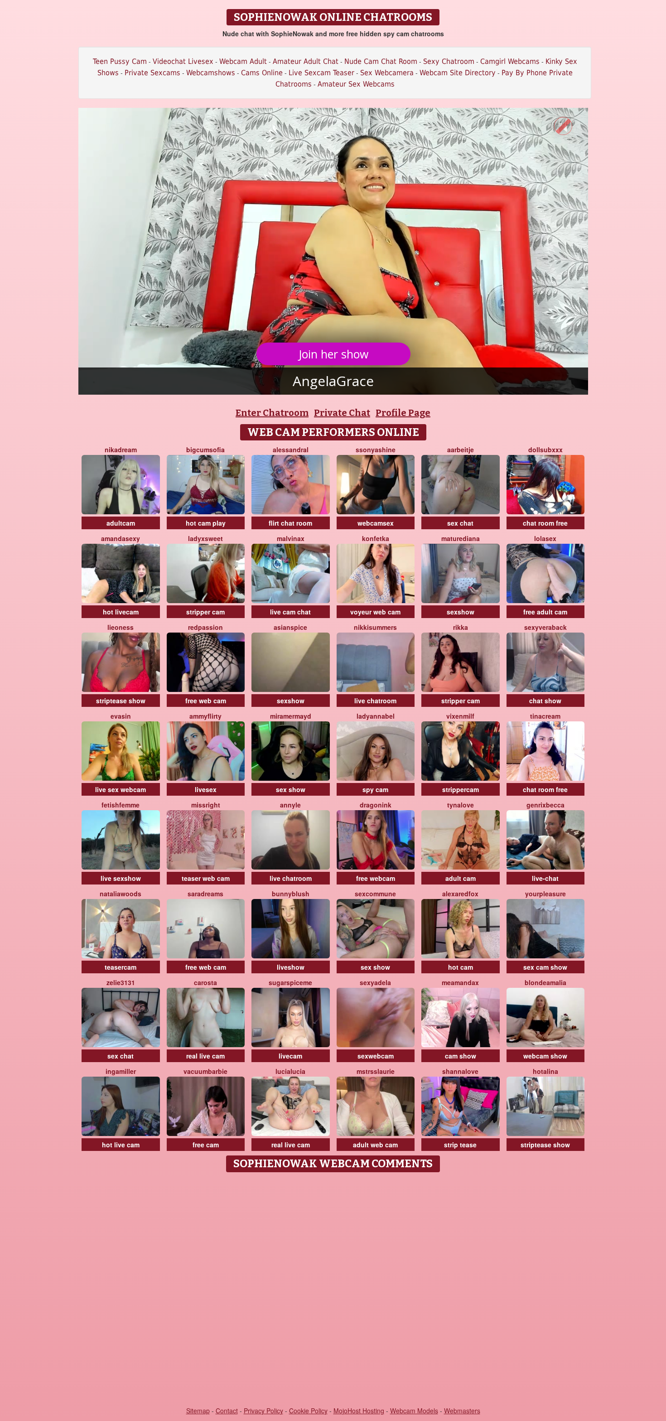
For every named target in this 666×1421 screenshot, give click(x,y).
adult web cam (375, 1144)
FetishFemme (120, 804)
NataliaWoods (120, 893)
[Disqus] (333, 1290)
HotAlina (545, 1071)
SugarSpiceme (290, 982)
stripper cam (205, 611)
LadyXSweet (205, 538)
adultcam (120, 522)
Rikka (460, 627)
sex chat (460, 522)
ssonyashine (376, 449)
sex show (290, 789)
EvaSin (121, 715)
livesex (206, 789)
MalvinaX (290, 538)
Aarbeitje (460, 449)
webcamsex (375, 522)
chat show (545, 700)
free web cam (205, 700)
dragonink (375, 804)
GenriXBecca (545, 804)
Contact (227, 1410)
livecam (290, 1055)
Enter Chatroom (272, 412)
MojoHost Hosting (358, 1410)
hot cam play (206, 522)
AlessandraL (291, 449)
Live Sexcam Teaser (321, 72)
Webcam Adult (243, 61)
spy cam (375, 789)
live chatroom (375, 700)
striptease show (120, 700)
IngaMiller (121, 1071)
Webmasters (462, 1410)
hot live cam (121, 1144)
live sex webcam (120, 789)
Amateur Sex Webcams (356, 84)
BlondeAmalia (545, 982)
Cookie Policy (308, 1410)
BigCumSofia (205, 449)
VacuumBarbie (205, 1071)
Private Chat (342, 412)
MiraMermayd (290, 715)
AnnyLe (290, 804)
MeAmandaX (460, 982)
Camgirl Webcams (510, 61)
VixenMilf (460, 715)
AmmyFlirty (205, 715)
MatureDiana (460, 538)
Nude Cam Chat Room (380, 61)
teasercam (120, 967)
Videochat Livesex (183, 61)
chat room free (545, 522)
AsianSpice (290, 627)
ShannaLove (460, 1071)
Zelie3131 (120, 982)
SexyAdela (375, 982)
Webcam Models (414, 1410)
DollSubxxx (545, 449)
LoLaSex (545, 538)
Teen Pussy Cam (120, 61)
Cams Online (262, 72)
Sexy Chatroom (448, 61)
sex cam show (545, 967)
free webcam (375, 878)
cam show (460, 1055)
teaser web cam (206, 878)
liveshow (290, 967)
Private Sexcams (152, 72)
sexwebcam (375, 1055)
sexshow (460, 611)
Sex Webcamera (387, 72)
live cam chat (290, 611)
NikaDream (121, 449)
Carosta (205, 982)
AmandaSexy (120, 538)
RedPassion (205, 627)
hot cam (460, 967)
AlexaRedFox (460, 893)
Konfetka (375, 538)
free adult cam (545, 611)
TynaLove (460, 804)
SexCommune (375, 893)
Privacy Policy (263, 1410)
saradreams (205, 893)
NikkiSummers (375, 627)
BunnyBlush (290, 893)
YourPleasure (545, 893)
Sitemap (198, 1410)
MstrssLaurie (376, 1071)
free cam (206, 1144)
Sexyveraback (545, 627)
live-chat (545, 878)
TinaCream (545, 715)
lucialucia (290, 1071)
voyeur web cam (375, 611)
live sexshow (121, 878)
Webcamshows (210, 72)
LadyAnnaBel (376, 715)
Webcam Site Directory (458, 72)
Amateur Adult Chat (305, 61)
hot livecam (121, 611)
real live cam (205, 1055)
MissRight (205, 804)
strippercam (460, 789)
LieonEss (120, 627)
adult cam (460, 878)
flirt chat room (290, 522)
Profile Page (403, 412)
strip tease (460, 1144)
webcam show (545, 1055)
